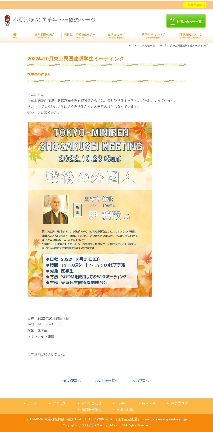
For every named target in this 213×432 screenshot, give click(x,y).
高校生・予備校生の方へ (80, 36)
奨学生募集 (195, 5)
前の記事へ (72, 380)
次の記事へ (140, 380)
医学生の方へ (116, 36)
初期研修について (153, 36)
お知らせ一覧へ (106, 380)
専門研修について (190, 36)
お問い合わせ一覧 (189, 21)
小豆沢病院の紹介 (43, 36)
